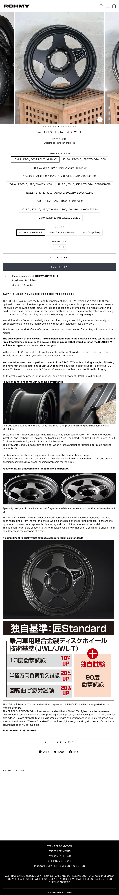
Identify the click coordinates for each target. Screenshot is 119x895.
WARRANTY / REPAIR (59, 856)
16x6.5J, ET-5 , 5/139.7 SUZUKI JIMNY (35, 159)
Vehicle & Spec (59, 153)
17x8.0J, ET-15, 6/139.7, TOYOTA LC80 (30, 184)
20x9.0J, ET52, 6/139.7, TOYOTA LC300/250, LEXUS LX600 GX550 (59, 209)
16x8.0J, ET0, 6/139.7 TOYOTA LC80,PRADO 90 (60, 167)
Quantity (59, 241)
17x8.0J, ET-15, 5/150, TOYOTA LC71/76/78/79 (84, 184)
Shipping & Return (59, 742)
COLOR (59, 227)
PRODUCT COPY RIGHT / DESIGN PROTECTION (59, 866)
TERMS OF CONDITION (59, 846)
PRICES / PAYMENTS (59, 851)
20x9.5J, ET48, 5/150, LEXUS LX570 (59, 217)
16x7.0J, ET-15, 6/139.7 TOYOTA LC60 (84, 159)
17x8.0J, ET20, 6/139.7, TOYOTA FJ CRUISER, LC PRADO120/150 (59, 175)
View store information (22, 285)
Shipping (48, 143)
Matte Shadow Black (31, 232)
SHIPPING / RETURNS (59, 861)
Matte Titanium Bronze (61, 232)
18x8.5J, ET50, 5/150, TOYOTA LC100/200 (59, 201)
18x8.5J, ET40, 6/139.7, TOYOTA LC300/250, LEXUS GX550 (59, 192)
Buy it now (59, 267)
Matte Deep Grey (90, 232)
